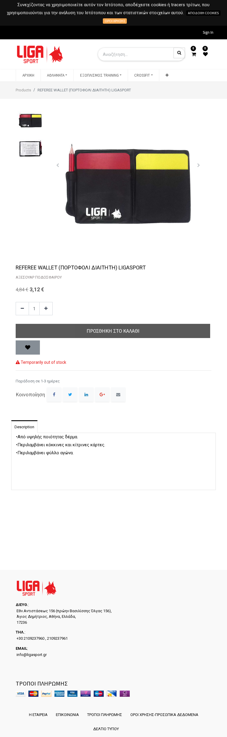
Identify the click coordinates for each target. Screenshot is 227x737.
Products (23, 90)
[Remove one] (22, 308)
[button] (167, 75)
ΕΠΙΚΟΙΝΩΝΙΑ (67, 714)
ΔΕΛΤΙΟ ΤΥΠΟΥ (106, 729)
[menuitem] (28, 75)
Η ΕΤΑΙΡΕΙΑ (38, 714)
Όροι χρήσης (115, 21)
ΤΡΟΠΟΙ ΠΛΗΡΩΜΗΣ (104, 714)
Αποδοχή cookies (203, 13)
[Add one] (46, 308)
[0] (194, 54)
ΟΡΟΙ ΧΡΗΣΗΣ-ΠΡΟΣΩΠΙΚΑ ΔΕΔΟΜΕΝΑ (164, 714)
